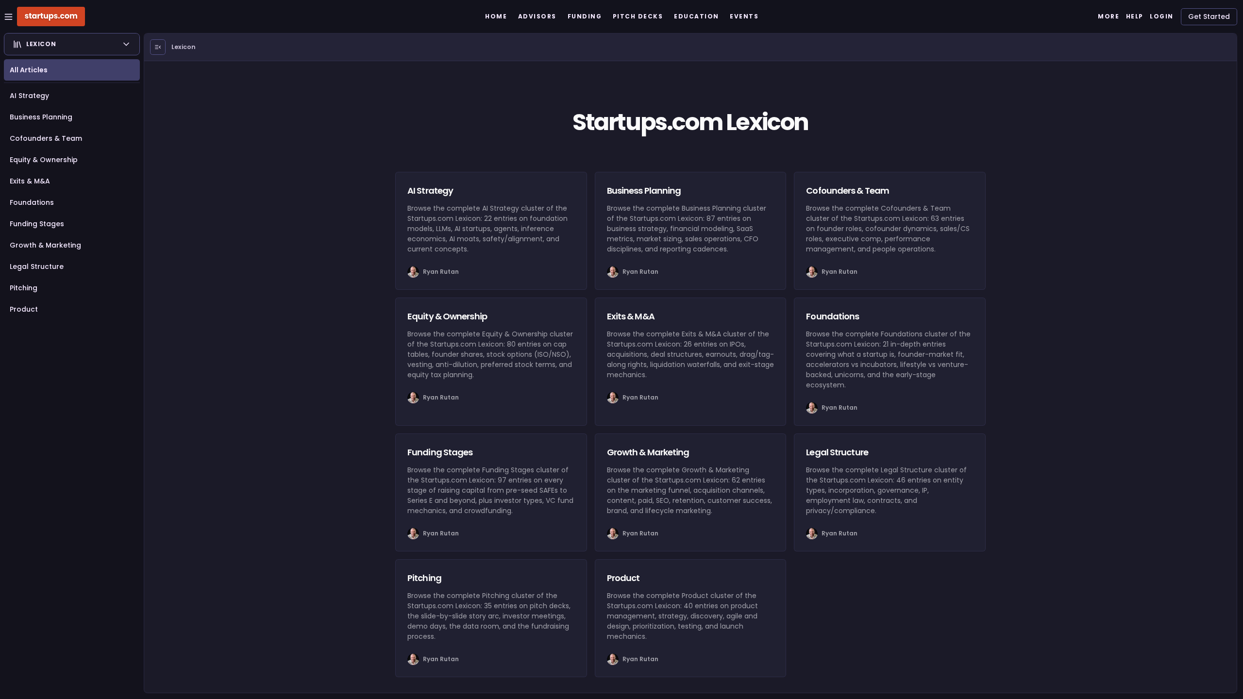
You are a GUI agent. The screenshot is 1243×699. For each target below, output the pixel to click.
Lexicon (183, 47)
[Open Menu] (158, 47)
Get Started (1209, 16)
